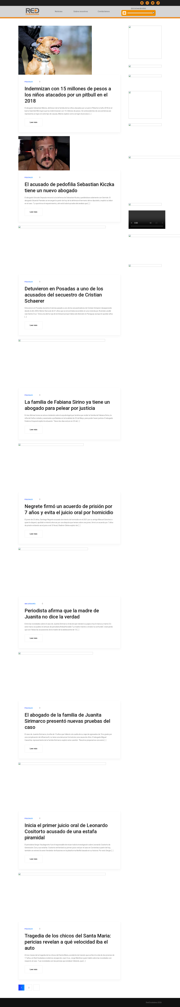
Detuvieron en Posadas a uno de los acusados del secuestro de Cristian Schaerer (64, 295)
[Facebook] (142, 3)
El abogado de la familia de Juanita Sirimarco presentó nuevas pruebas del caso (67, 721)
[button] (59, 11)
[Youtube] (152, 3)
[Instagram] (147, 3)
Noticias (58, 11)
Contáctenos (104, 11)
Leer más (33, 122)
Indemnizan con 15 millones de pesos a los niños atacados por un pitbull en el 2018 (68, 95)
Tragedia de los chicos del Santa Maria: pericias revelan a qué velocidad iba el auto (68, 942)
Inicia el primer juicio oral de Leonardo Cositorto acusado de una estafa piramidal (66, 832)
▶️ (124, 13)
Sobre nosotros (80, 11)
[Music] (158, 3)
